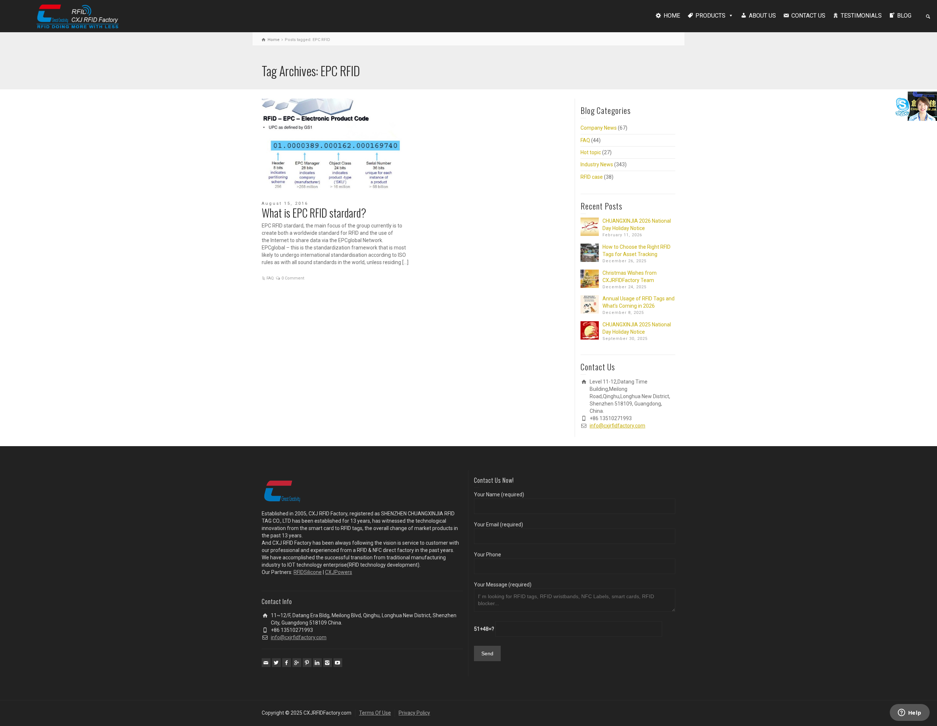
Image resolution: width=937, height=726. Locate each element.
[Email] (266, 662)
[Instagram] (327, 662)
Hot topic (591, 152)
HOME (672, 15)
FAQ (270, 278)
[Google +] (296, 662)
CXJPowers (338, 572)
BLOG (904, 15)
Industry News (597, 164)
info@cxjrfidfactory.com (617, 426)
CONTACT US (808, 15)
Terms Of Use (375, 713)
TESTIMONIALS (861, 15)
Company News (599, 128)
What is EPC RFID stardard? (314, 212)
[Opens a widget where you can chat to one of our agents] (909, 713)
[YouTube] (337, 662)
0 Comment (292, 278)
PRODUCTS (710, 15)
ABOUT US (762, 15)
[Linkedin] (317, 662)
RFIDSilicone (308, 572)
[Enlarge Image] (336, 145)
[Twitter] (276, 662)
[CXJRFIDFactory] (78, 15)
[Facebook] (286, 662)
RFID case (592, 177)
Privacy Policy (414, 713)
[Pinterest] (307, 662)
